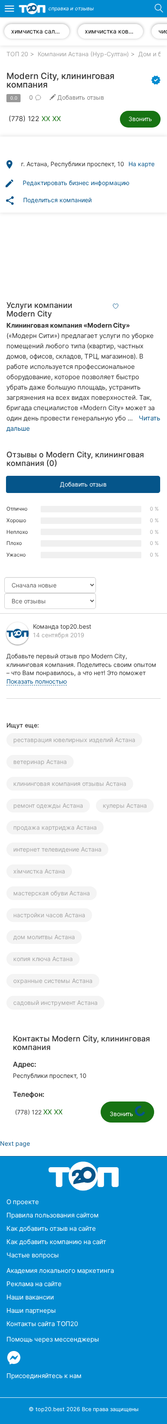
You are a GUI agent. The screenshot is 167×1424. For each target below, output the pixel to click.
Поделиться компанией (48, 200)
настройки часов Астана (49, 915)
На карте (141, 163)
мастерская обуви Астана (51, 893)
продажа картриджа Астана (55, 827)
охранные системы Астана (52, 980)
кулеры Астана (125, 805)
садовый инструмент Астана (55, 1002)
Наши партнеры (31, 1310)
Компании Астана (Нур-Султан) (83, 54)
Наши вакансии (30, 1297)
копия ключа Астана (43, 958)
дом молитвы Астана (44, 936)
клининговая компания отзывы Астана (69, 783)
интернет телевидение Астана (57, 849)
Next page (15, 1143)
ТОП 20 (17, 54)
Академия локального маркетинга (60, 1270)
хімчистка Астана (39, 871)
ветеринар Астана (40, 761)
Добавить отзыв (83, 484)
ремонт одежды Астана (48, 805)
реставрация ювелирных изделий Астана (74, 739)
